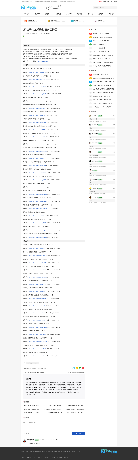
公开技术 (79, 14)
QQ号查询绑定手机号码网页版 (99, 121)
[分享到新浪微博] (83, 368)
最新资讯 (29, 363)
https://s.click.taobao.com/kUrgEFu (37, 115)
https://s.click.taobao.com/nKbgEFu (37, 284)
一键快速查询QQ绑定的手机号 (99, 157)
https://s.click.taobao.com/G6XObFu (38, 151)
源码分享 (69, 14)
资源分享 (37, 14)
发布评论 (78, 433)
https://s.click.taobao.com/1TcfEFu (37, 305)
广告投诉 (99, 1)
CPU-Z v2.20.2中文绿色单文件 (99, 51)
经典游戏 (100, 14)
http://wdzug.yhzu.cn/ (43, 61)
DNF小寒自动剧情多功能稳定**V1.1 (101, 99)
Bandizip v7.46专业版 (97, 44)
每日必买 (111, 14)
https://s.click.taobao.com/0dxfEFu (37, 165)
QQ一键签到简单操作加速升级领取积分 (102, 89)
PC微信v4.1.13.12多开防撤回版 (99, 33)
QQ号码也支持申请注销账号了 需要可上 (54, 412)
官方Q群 (34, 457)
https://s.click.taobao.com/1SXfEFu (37, 334)
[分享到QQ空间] (77, 368)
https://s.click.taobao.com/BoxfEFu (37, 108)
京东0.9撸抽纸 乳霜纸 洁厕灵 (31, 405)
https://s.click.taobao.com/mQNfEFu (38, 277)
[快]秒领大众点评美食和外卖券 (75, 409)
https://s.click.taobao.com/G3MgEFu (38, 255)
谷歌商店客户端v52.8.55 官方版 (100, 58)
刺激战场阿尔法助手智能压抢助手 (100, 96)
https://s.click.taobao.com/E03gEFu (37, 129)
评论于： (91, 121)
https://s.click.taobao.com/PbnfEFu (37, 101)
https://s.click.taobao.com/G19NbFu (38, 237)
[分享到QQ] (74, 368)
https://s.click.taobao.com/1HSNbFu (38, 327)
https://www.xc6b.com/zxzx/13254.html (37, 368)
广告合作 (23, 457)
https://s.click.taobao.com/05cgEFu (37, 144)
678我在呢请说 (30, 439)
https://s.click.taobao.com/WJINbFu (37, 270)
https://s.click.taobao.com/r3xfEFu (37, 313)
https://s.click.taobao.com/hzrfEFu (37, 298)
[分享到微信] (80, 368)
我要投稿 (29, 457)
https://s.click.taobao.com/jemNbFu (37, 320)
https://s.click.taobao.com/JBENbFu (37, 172)
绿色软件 (58, 14)
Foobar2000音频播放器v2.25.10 (100, 48)
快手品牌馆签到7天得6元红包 (75, 412)
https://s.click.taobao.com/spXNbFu (37, 223)
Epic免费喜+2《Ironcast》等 (99, 74)
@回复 (56, 439)
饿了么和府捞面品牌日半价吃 (53, 409)
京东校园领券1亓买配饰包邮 (31, 409)
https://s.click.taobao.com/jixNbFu (37, 137)
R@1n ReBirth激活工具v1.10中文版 (35, 372)
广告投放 (114, 1)
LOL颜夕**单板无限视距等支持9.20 (101, 103)
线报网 (36, 363)
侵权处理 (45, 457)
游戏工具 (47, 14)
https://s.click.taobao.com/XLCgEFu (38, 208)
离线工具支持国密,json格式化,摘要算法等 (101, 82)
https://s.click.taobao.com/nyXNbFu (38, 180)
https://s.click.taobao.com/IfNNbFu (37, 187)
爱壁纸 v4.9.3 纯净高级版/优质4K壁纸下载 (101, 78)
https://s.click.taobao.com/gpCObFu (38, 94)
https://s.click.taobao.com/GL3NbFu (38, 341)
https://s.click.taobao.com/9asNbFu (37, 86)
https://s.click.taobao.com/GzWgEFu (38, 79)
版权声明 (40, 457)
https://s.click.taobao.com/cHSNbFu (38, 262)
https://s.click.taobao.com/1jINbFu (37, 215)
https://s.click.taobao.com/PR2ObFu (38, 201)
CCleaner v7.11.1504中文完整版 (100, 40)
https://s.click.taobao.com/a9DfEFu (37, 248)
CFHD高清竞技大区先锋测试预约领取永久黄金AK (54, 405)
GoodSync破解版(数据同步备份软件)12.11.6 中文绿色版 (100, 66)
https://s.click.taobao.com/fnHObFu (37, 158)
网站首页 (26, 14)
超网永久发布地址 (107, 1)
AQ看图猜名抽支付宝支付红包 (75, 405)
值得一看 (90, 14)
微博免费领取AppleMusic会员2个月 (32, 412)
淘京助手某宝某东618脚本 (78, 372)
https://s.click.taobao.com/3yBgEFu (37, 291)
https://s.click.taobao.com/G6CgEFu (38, 230)
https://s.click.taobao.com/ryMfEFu (37, 348)
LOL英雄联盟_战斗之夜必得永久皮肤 (101, 85)
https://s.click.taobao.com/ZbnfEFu (37, 72)
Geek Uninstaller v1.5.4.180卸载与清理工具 (101, 63)
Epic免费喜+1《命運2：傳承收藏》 (101, 107)
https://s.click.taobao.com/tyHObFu (37, 122)
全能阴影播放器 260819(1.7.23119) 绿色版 (101, 55)
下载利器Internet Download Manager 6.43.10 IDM (100, 37)
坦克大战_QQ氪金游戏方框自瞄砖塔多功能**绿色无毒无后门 (102, 93)
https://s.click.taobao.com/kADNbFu (38, 356)
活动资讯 (48, 33)
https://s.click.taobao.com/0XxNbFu (38, 194)
